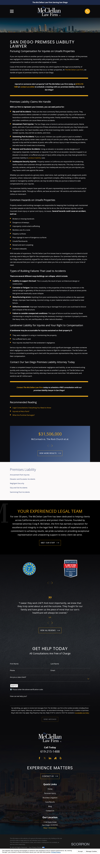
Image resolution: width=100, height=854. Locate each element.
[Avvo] (55, 758)
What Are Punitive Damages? (23, 415)
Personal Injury (50, 793)
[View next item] (52, 446)
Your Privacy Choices (35, 847)
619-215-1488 (50, 751)
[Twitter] (45, 758)
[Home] (49, 11)
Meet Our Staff (48, 543)
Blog (50, 806)
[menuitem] (50, 475)
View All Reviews (48, 630)
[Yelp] (60, 758)
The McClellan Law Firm (74, 70)
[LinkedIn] (50, 758)
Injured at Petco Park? (20, 411)
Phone (12, 670)
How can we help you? (18, 696)
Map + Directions (50, 828)
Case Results (50, 802)
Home (50, 789)
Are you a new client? (18, 677)
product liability (34, 158)
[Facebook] (39, 758)
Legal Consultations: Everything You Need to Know (31, 408)
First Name (14, 664)
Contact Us (48, 776)
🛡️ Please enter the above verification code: (26, 689)
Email (53, 670)
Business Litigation (50, 797)
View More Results (48, 453)
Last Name (55, 664)
